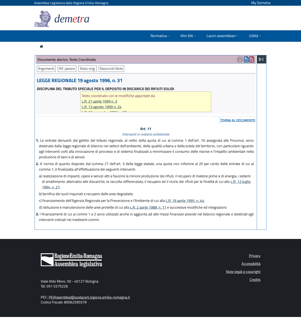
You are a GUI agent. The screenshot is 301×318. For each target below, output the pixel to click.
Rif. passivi (67, 68)
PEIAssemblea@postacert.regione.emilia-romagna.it (89, 297)
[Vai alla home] (41, 46)
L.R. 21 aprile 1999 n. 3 (99, 101)
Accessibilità (251, 263)
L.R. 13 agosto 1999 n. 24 (101, 107)
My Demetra (260, 3)
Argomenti (46, 68)
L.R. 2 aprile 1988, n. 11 (148, 207)
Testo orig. (87, 68)
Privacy (254, 255)
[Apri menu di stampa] (240, 59)
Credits (255, 279)
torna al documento (238, 120)
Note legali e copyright (243, 271)
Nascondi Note (111, 68)
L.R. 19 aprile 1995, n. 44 (185, 200)
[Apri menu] (261, 59)
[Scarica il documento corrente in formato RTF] (246, 60)
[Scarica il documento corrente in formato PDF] (251, 60)
